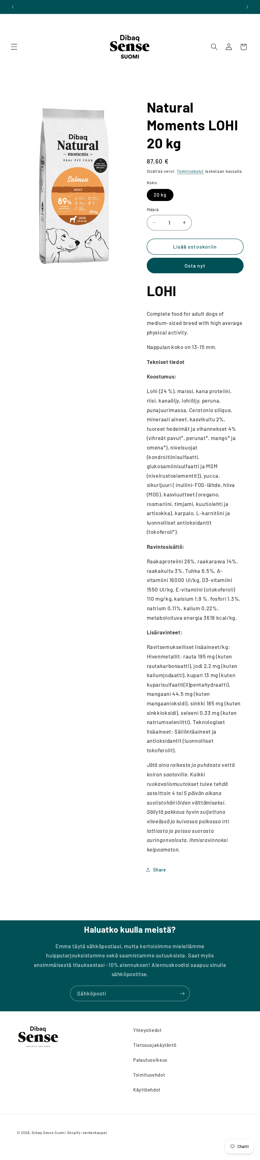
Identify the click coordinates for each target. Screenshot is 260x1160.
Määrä (153, 209)
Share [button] (159, 869)
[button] (14, 47)
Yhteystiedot (147, 1030)
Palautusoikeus (150, 1060)
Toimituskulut (190, 171)
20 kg (160, 195)
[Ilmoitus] (247, 7)
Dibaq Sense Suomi (49, 1132)
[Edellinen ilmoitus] (13, 7)
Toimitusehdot (149, 1075)
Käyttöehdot (146, 1089)
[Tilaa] (182, 993)
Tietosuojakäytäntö (154, 1045)
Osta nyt (195, 265)
